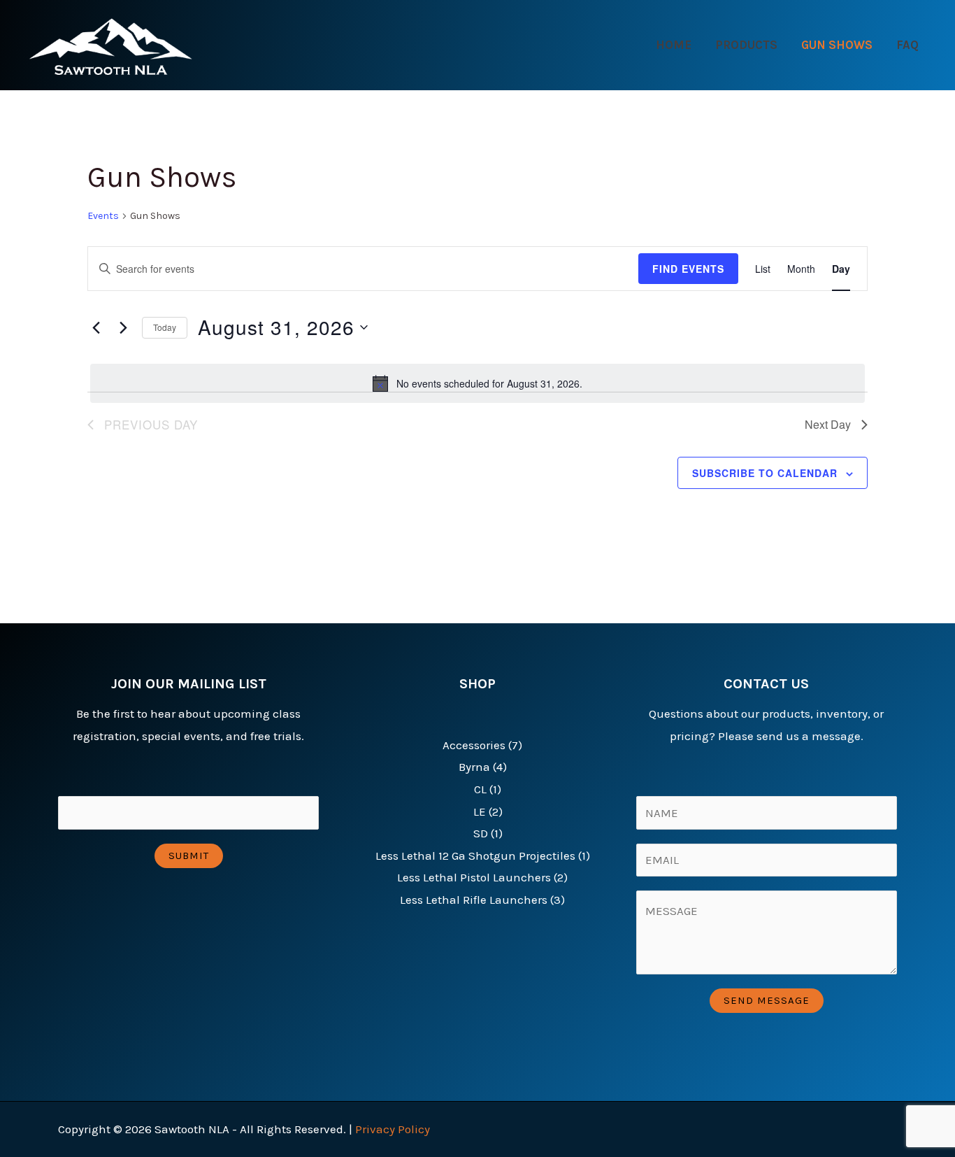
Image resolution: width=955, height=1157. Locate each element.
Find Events (688, 269)
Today (164, 327)
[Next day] (123, 327)
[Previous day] (95, 327)
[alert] (477, 383)
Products (746, 45)
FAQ (907, 45)
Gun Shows (837, 45)
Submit (188, 855)
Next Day (828, 424)
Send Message (767, 1000)
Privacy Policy (392, 1129)
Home (673, 45)
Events (103, 216)
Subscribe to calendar (765, 473)
